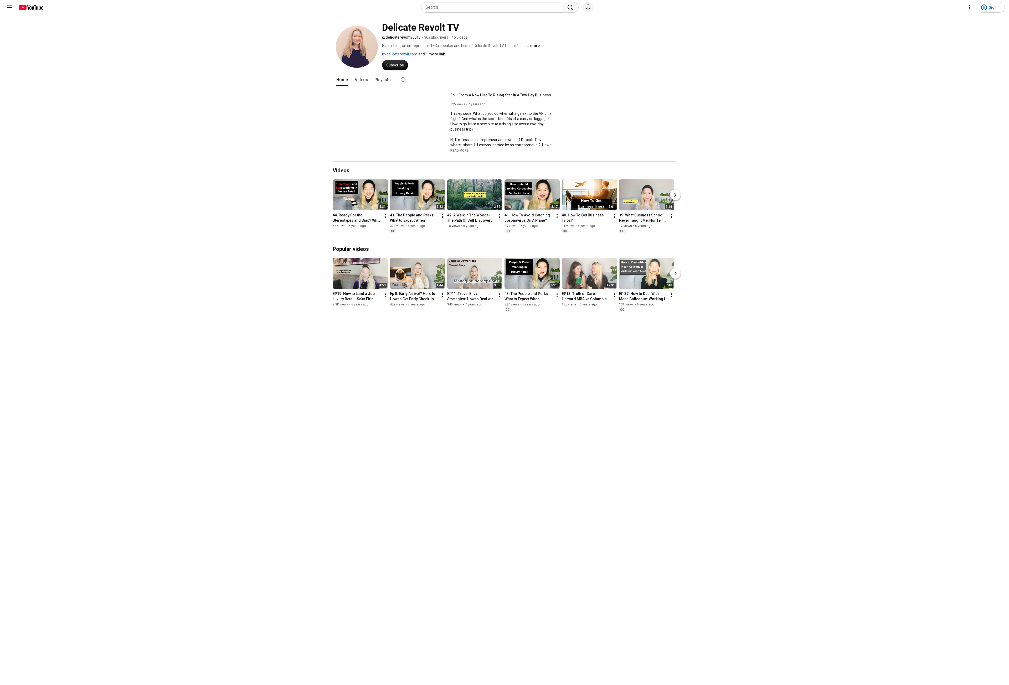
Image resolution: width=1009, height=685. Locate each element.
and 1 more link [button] (431, 54)
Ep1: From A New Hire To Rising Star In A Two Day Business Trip (503, 95)
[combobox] (493, 7)
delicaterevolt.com (401, 54)
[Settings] (969, 7)
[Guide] (9, 7)
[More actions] (385, 216)
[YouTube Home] (31, 7)
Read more (459, 150)
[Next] (675, 195)
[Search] (570, 7)
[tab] (342, 80)
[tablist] (504, 80)
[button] (459, 150)
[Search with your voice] (588, 7)
